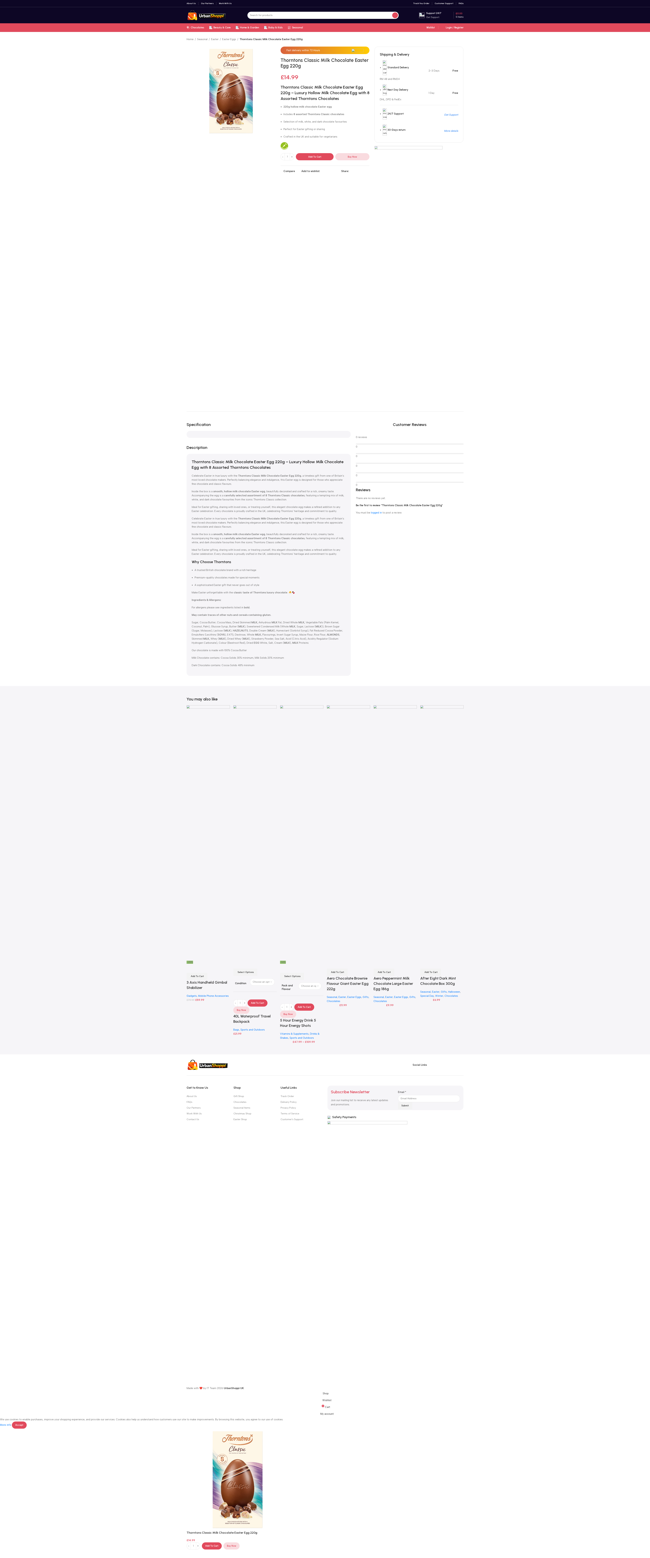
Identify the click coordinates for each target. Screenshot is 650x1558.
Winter (439, 995)
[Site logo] (207, 14)
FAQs (189, 1102)
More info (6, 1424)
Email (402, 1092)
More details (451, 130)
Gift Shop (238, 1096)
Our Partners (194, 1107)
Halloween (454, 991)
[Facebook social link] (351, 171)
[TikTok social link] (461, 1064)
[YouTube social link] (448, 1064)
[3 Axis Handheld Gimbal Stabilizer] (208, 832)
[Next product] (462, 39)
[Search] (395, 15)
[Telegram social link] (367, 171)
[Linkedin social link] (363, 171)
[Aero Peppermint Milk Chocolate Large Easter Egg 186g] (395, 832)
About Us (192, 1096)
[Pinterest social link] (359, 171)
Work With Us (194, 1113)
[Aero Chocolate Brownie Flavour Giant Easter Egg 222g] (348, 832)
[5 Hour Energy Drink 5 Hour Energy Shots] (301, 832)
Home (190, 39)
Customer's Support (292, 1119)
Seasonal (202, 39)
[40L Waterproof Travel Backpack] (255, 832)
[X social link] (355, 171)
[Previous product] (453, 39)
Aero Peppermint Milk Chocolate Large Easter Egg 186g (393, 983)
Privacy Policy (288, 1107)
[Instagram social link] (442, 1064)
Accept (19, 1425)
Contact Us (193, 1119)
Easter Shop (240, 1119)
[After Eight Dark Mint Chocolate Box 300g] (442, 832)
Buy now (352, 157)
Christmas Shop (242, 1113)
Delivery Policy (289, 1102)
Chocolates (333, 1001)
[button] (197, 976)
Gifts (366, 997)
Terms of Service (290, 1113)
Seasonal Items (241, 1107)
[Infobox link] (430, 15)
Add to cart (314, 157)
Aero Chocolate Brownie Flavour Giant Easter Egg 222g (348, 983)
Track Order (287, 1096)
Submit (405, 1105)
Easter (215, 39)
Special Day (427, 995)
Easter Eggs (229, 39)
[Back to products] (457, 39)
